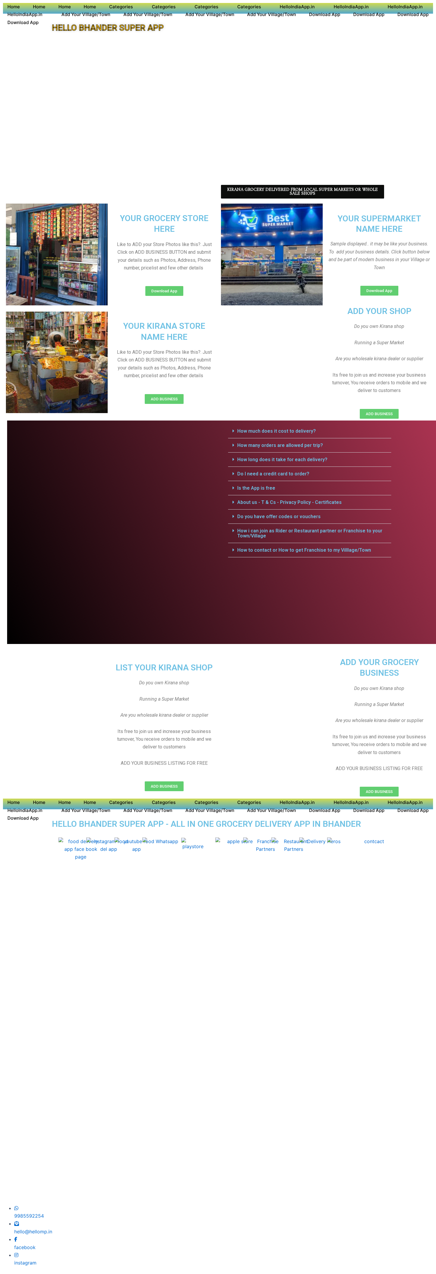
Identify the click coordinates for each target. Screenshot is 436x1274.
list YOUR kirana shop (164, 667)
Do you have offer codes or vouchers (279, 516)
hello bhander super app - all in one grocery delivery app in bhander (206, 824)
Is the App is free (256, 488)
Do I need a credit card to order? (273, 474)
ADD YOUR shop (379, 311)
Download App (324, 14)
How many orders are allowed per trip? (280, 445)
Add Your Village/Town (85, 14)
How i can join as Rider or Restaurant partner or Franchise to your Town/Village (309, 533)
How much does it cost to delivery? (276, 431)
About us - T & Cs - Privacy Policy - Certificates (289, 502)
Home (13, 6)
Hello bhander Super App (108, 28)
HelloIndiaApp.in (297, 6)
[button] (309, 431)
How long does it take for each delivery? (282, 459)
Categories (121, 6)
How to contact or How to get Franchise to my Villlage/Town (304, 550)
